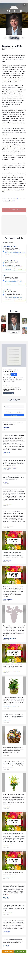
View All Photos (14, 332)
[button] (14, 540)
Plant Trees (20, 255)
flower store (12, 201)
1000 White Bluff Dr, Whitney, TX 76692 (13, 297)
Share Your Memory (8, 393)
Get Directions (8, 255)
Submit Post (14, 415)
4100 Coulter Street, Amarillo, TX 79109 (13, 266)
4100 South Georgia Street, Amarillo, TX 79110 (15, 252)
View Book (6, 374)
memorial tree (17, 198)
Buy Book (14, 374)
